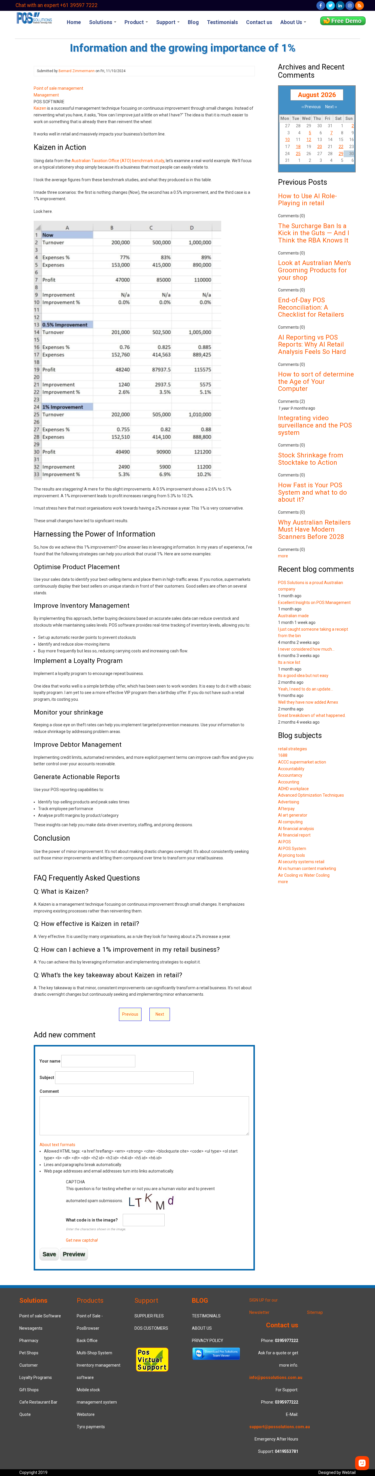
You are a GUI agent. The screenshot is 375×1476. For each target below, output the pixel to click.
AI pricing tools (291, 855)
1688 (282, 755)
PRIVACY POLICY (207, 1340)
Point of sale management (58, 88)
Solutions (101, 22)
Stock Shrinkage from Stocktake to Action (310, 458)
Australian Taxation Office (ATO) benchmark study (117, 160)
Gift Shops (29, 1389)
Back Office (87, 1340)
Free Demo (346, 21)
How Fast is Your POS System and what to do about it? (312, 492)
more (283, 556)
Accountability (291, 768)
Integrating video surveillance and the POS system (315, 425)
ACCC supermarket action (302, 762)
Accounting (288, 782)
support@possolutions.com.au (279, 1426)
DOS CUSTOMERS (151, 1328)
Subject (47, 1077)
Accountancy (290, 775)
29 (341, 153)
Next (160, 1014)
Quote (25, 1414)
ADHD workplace (293, 788)
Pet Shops (28, 1353)
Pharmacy (28, 1340)
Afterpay (286, 808)
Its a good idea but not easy (303, 675)
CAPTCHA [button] (75, 1182)
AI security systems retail (301, 861)
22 (341, 146)
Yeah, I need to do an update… (305, 689)
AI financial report (294, 835)
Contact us (259, 22)
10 (287, 139)
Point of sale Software (40, 1316)
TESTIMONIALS (206, 1316)
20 (319, 146)
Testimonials (222, 22)
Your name (50, 1061)
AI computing (290, 822)
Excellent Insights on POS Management (314, 602)
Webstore (86, 1414)
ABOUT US (202, 1328)
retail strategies (292, 749)
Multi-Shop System (94, 1353)
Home (74, 22)
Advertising (288, 802)
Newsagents (30, 1328)
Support (166, 22)
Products (90, 1300)
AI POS (284, 841)
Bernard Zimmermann (77, 71)
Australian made (293, 615)
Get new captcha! (82, 1240)
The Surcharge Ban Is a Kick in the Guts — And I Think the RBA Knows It (313, 233)
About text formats (57, 1144)
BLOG (200, 1300)
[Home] (34, 17)
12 (308, 139)
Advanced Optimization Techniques (311, 795)
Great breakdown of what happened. (312, 715)
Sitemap (315, 1312)
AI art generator (292, 815)
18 (298, 146)
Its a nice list (289, 662)
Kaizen (40, 108)
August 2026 (317, 95)
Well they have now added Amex (308, 702)
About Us (291, 22)
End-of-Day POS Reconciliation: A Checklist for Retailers (311, 307)
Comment (49, 1091)
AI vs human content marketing (307, 868)
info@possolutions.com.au (275, 1377)
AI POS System (292, 848)
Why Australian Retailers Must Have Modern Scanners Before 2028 (314, 529)
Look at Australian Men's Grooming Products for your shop (314, 270)
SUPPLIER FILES (149, 1316)
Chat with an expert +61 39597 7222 (57, 5)
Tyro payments (91, 1426)
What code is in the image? (92, 1220)
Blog (193, 22)
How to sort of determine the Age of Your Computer (316, 381)
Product (135, 22)
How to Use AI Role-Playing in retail (307, 199)
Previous (130, 1014)
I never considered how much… (306, 649)
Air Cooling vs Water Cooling (304, 875)
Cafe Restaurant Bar (38, 1402)
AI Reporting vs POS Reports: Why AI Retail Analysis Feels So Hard (312, 344)
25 (298, 153)
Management (46, 95)
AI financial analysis (296, 828)
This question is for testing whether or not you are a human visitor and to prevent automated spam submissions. (140, 1211)
